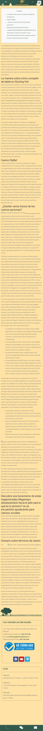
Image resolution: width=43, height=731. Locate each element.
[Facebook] (15, 659)
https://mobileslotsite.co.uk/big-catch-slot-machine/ (17, 100)
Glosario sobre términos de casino (17, 38)
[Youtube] (21, 659)
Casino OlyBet (11, 19)
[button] (39, 2)
